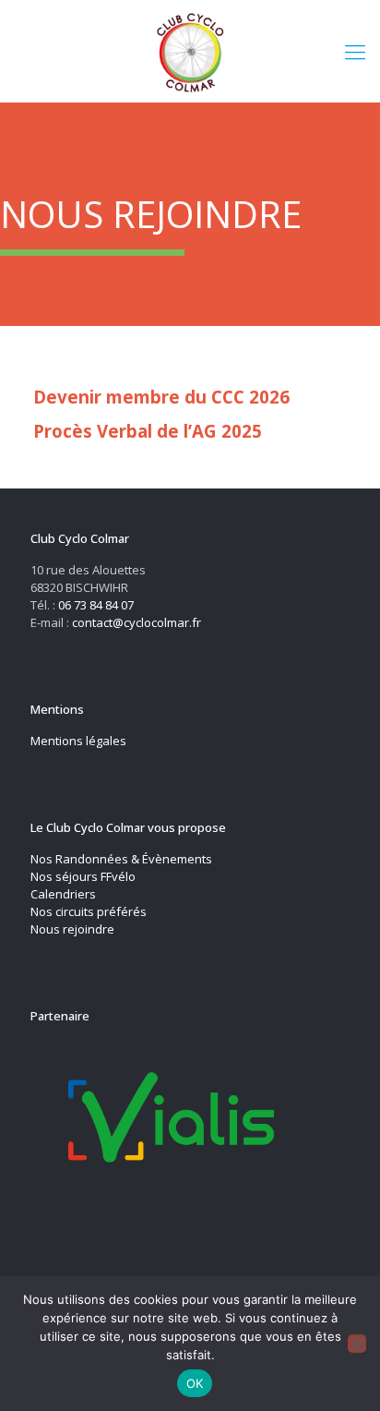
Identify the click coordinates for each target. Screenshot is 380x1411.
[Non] (357, 1343)
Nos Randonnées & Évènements (121, 858)
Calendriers (63, 894)
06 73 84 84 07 (96, 605)
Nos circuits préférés (88, 911)
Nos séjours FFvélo (83, 876)
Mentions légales (78, 740)
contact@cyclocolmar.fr (136, 622)
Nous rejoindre (72, 929)
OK (195, 1383)
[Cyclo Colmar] (190, 50)
